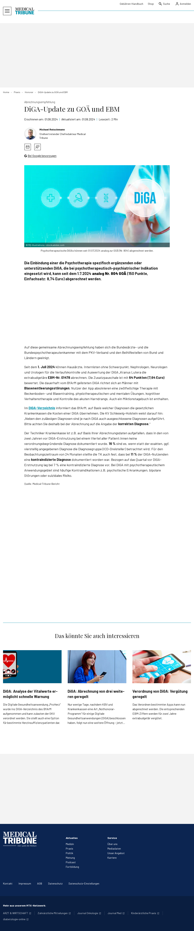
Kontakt (8, 883)
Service (112, 837)
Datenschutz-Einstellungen (84, 883)
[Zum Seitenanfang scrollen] (187, 924)
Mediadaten (114, 848)
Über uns (112, 844)
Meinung (70, 857)
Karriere (112, 857)
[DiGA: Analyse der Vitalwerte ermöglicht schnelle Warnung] (32, 666)
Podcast (71, 862)
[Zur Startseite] (24, 11)
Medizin (70, 844)
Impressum (25, 883)
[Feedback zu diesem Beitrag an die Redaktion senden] (37, 147)
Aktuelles (72, 837)
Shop (151, 3)
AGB (39, 883)
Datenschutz (55, 883)
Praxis (69, 848)
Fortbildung (72, 866)
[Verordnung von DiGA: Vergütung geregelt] (161, 666)
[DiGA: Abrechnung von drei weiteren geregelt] (97, 666)
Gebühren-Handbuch (131, 3)
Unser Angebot (116, 853)
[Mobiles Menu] (7, 11)
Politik (69, 853)
